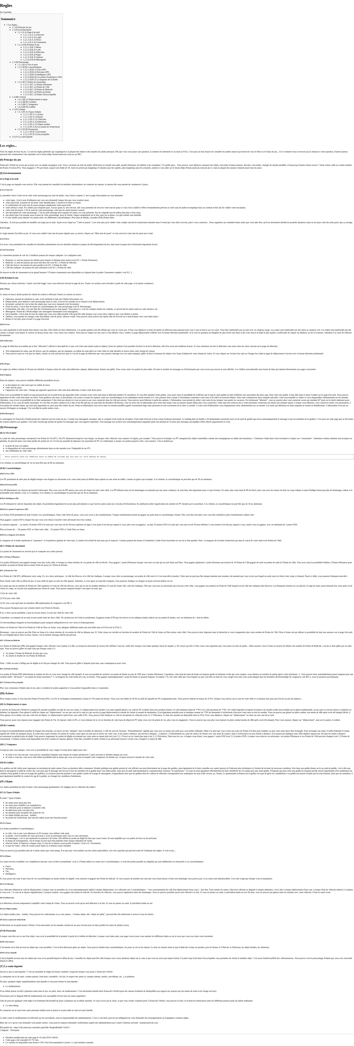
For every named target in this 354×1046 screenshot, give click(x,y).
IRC (79, 154)
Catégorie (4, 1030)
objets (82, 151)
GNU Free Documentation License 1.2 (56, 1042)
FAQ (185, 151)
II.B (100, 217)
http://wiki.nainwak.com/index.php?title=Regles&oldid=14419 (41, 1027)
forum (44, 154)
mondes (94, 151)
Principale (15, 1030)
